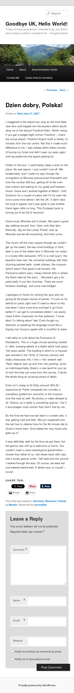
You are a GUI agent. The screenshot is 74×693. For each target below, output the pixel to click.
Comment (20, 549)
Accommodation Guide (44, 69)
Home (10, 69)
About (22, 69)
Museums (51, 501)
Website (18, 640)
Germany (38, 501)
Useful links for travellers (39, 77)
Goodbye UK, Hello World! (37, 23)
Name (19, 600)
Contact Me (13, 77)
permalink (41, 505)
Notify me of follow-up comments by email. (38, 651)
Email (19, 620)
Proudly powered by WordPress (37, 685)
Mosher (13, 505)
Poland (62, 501)
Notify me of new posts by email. (33, 659)
